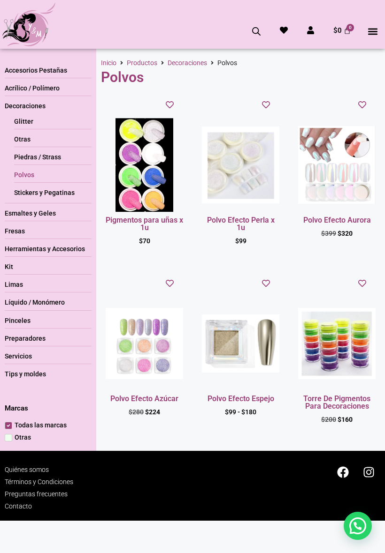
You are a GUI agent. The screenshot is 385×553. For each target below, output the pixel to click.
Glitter (23, 121)
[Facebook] (342, 472)
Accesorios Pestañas (36, 70)
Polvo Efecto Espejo (241, 398)
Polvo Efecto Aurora (337, 220)
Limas (14, 284)
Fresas (15, 231)
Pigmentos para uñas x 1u (144, 224)
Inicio (108, 63)
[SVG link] (28, 24)
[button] (372, 31)
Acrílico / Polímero (32, 88)
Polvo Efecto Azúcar (144, 398)
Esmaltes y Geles (30, 213)
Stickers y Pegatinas (44, 192)
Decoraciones (25, 106)
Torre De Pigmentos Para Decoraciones (336, 402)
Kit (9, 266)
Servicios (18, 356)
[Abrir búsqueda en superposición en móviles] (256, 31)
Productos (142, 63)
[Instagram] (368, 472)
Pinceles (18, 320)
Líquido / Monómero (35, 302)
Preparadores (25, 338)
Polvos (24, 175)
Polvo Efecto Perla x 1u (241, 224)
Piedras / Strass (37, 157)
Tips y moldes (25, 374)
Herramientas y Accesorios (45, 249)
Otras (22, 139)
